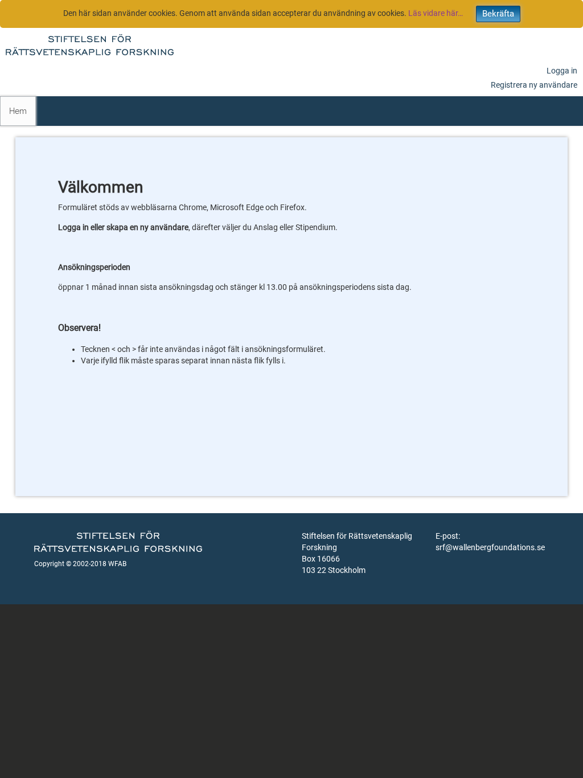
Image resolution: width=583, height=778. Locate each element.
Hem (18, 111)
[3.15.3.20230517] (90, 43)
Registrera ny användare (534, 84)
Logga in (562, 70)
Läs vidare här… (435, 13)
